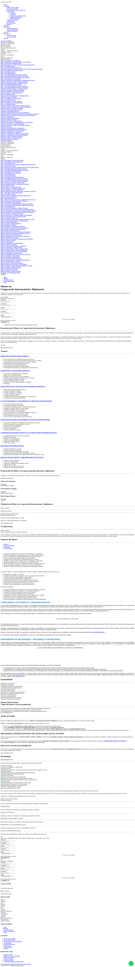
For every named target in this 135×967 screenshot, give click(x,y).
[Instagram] (23, 964)
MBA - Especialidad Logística (8, 71)
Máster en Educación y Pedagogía (9, 218)
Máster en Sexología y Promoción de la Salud (12, 213)
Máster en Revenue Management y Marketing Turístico (14, 208)
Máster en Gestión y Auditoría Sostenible (11, 223)
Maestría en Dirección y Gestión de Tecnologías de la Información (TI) (18, 115)
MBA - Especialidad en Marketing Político (11, 63)
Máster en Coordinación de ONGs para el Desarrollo (14, 251)
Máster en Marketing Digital (8, 185)
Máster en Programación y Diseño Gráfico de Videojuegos (15, 236)
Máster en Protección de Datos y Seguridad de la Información (16, 232)
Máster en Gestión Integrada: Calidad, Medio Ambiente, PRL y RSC (17, 219)
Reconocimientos (8, 947)
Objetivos (6, 544)
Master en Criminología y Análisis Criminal (11, 247)
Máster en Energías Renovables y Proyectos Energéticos (14, 220)
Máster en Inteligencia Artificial (8, 225)
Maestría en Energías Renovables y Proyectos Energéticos (15, 112)
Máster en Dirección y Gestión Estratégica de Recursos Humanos (17, 204)
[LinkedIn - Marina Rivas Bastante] (3, 484)
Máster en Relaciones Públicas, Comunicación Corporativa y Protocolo (18, 191)
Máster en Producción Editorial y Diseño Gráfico (13, 182)
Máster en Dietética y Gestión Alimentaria (11, 267)
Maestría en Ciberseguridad (7, 116)
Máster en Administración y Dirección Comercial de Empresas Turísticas (18, 211)
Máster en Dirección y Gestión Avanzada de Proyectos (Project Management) (20, 167)
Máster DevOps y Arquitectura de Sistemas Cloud (13, 229)
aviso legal (72, 319)
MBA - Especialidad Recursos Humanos (11, 60)
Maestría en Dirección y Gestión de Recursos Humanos (14, 81)
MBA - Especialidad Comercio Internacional (12, 70)
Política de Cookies (8, 958)
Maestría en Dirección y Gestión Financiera (11, 101)
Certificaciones (7, 945)
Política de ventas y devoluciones (12, 956)
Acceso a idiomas (8, 548)
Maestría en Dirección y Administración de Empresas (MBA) (16, 62)
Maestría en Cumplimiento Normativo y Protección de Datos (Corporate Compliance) (22, 69)
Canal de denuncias (8, 960)
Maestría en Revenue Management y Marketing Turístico (15, 95)
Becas (5, 282)
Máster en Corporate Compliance (9, 244)
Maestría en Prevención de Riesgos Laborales (12, 108)
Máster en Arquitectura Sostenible (9, 270)
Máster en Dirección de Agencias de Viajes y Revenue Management (17, 209)
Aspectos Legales (8, 954)
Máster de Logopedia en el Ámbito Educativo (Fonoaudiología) (16, 215)
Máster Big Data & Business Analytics (10, 230)
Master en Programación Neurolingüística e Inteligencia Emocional (17, 205)
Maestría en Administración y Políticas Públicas (12, 130)
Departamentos (7, 943)
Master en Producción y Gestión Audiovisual (12, 189)
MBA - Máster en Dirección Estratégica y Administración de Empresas (18, 164)
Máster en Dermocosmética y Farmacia (10, 261)
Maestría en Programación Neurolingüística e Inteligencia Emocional (17, 80)
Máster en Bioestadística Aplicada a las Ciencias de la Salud (15, 254)
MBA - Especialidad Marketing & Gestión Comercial (14, 74)
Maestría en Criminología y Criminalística (11, 132)
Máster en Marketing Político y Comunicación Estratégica (15, 184)
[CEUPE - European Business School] (10, 272)
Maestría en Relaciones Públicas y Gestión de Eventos (14, 88)
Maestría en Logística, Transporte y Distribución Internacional (16, 107)
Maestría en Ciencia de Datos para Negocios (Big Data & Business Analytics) (20, 114)
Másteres (3, 274)
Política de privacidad (9, 957)
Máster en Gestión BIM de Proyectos (10, 268)
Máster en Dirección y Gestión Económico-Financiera (14, 201)
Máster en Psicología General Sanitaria (10, 257)
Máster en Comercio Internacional (9, 197)
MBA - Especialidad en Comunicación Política (12, 160)
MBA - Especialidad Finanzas (8, 73)
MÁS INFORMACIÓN (7, 348)
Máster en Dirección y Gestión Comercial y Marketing (14, 181)
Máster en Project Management (8, 175)
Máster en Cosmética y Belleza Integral (10, 255)
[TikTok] (28, 964)
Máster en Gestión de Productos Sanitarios (11, 258)
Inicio (5, 277)
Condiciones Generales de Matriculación (14, 961)
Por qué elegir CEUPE (9, 940)
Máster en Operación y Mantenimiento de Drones (13, 226)
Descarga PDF (4, 297)
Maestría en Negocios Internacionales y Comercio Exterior (15, 105)
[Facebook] (4, 964)
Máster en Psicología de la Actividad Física (11, 253)
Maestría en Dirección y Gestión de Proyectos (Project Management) (17, 64)
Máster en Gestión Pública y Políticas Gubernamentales (14, 248)
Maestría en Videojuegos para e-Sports (10, 118)
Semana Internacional (9, 281)
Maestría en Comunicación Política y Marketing (12, 90)
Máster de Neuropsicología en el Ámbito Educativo (13, 216)
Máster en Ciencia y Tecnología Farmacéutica (12, 263)
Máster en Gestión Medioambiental (9, 222)
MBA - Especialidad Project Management (11, 67)
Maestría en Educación (6, 126)
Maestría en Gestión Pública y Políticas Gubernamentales (15, 133)
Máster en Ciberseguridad (7, 241)
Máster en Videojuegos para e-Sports (10, 237)
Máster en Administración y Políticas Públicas (12, 243)
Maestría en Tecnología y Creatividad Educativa (12, 123)
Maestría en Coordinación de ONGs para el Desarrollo (14, 135)
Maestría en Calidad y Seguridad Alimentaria (12, 136)
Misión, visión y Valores (10, 938)
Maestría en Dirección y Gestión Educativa (11, 121)
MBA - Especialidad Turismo (8, 66)
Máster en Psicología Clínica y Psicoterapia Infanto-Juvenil (15, 260)
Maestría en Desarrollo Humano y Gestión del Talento (14, 83)
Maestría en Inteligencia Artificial (9, 119)
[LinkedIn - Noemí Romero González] (3, 491)
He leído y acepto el (68, 855)
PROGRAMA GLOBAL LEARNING (115, 741)
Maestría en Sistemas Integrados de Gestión (11, 109)
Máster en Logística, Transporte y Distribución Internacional (15, 195)
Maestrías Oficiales (8, 279)
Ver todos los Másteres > (7, 41)
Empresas (6, 948)
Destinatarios (7, 547)
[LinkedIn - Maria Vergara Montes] (3, 499)
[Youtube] (17, 964)
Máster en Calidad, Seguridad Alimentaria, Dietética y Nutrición (16, 265)
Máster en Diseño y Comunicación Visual (11, 187)
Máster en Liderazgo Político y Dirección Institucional (14, 250)
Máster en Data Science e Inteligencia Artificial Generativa (15, 233)
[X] (8, 964)
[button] (67, 356)
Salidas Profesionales (9, 545)
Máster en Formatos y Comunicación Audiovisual (13, 188)
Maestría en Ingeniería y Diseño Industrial (11, 138)
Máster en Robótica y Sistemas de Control (11, 234)
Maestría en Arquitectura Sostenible (9, 139)
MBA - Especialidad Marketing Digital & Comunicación (15, 76)
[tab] (67, 356)
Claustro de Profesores (9, 944)
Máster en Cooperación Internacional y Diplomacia (13, 246)
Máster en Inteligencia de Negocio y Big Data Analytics (14, 227)
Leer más (3, 345)
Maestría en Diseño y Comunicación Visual (11, 93)
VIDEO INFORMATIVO (18, 676)
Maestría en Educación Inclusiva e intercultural (12, 128)
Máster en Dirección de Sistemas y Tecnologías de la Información (17, 239)
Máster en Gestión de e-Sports (8, 240)
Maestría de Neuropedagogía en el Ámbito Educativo (14, 129)
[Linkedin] (12, 964)
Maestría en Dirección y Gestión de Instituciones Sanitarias (15, 77)
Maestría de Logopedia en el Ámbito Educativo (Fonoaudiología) (17, 122)
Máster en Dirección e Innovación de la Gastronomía (14, 264)
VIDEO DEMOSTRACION (97, 632)
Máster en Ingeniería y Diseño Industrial (10, 271)
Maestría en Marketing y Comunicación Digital (12, 91)
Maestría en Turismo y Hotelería (8, 97)
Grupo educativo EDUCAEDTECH (13, 941)
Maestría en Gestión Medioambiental (10, 111)
